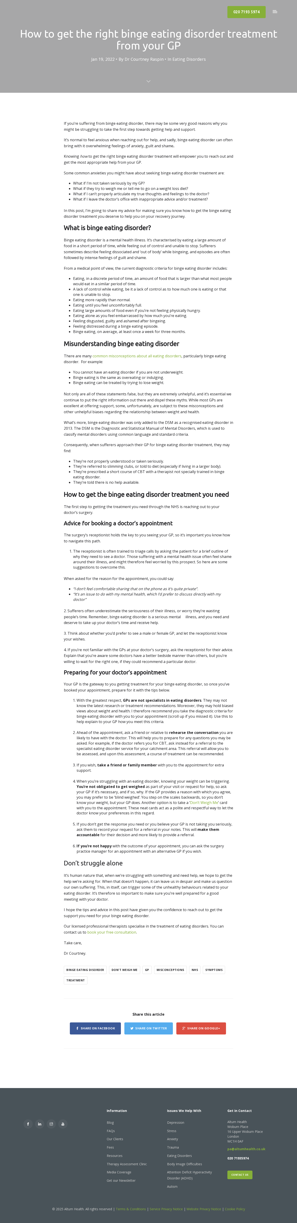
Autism (172, 1186)
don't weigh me (125, 970)
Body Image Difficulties (184, 1164)
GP (147, 970)
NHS (195, 970)
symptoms (214, 970)
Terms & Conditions (131, 1209)
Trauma (173, 1147)
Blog (110, 1122)
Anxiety (172, 1139)
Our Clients (115, 1139)
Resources (115, 1155)
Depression (175, 1122)
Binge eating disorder (85, 970)
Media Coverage (119, 1172)
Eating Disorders (189, 59)
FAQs (111, 1131)
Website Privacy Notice (204, 1209)
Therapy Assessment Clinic (127, 1164)
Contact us (240, 1174)
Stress (171, 1131)
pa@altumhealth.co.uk (246, 1149)
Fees (110, 1147)
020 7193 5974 (246, 12)
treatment (75, 980)
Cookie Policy (235, 1209)
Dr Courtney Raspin (144, 59)
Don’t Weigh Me (204, 802)
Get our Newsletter (121, 1180)
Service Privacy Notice (166, 1209)
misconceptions (170, 970)
